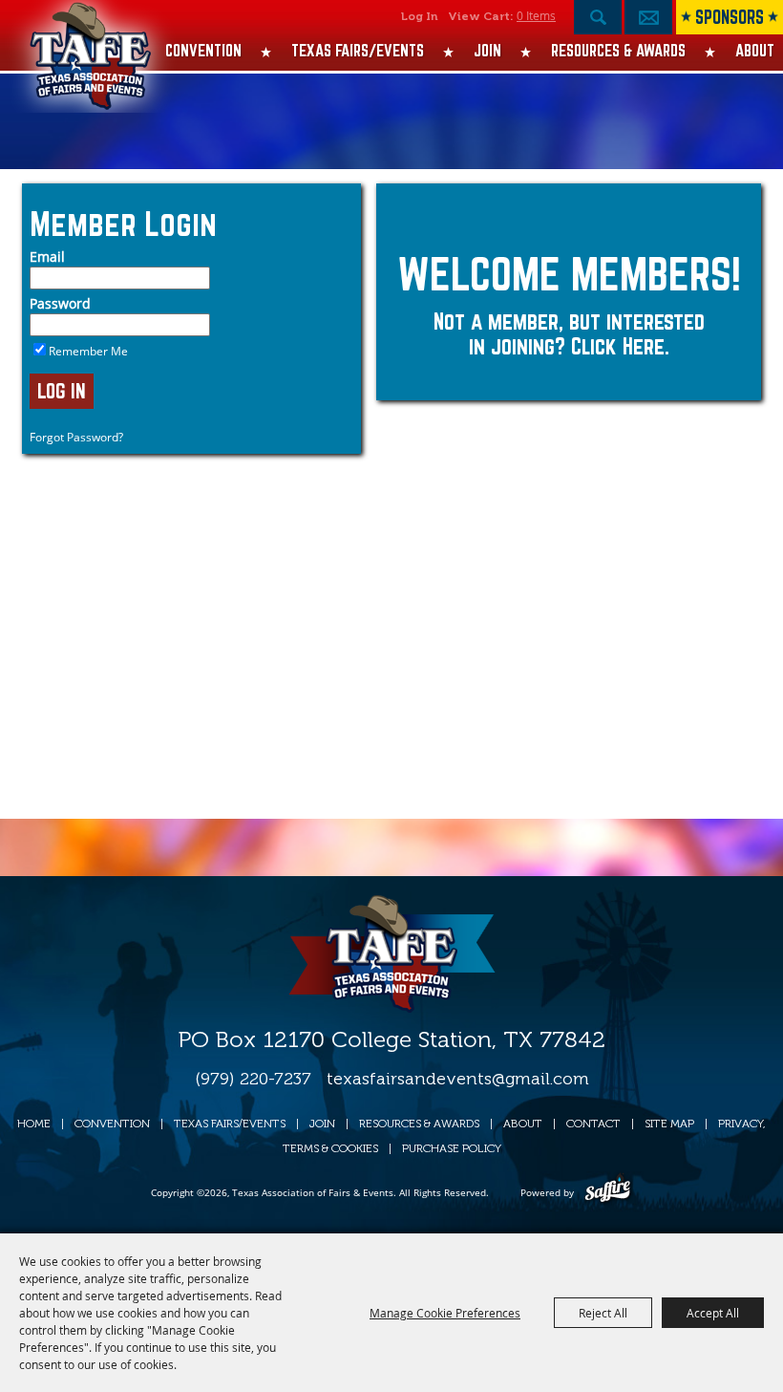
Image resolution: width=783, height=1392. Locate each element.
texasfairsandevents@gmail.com (458, 1078)
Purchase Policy (451, 1148)
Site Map (669, 1123)
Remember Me (88, 351)
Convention (203, 50)
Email (47, 256)
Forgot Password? (76, 437)
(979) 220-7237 (253, 1078)
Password (60, 303)
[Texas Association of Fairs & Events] (90, 67)
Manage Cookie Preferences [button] (445, 1312)
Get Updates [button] (648, 17)
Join (487, 50)
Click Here (618, 345)
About (754, 50)
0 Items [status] (536, 15)
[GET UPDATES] (648, 22)
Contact (593, 1123)
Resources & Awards (618, 50)
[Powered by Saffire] (607, 1192)
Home (34, 1123)
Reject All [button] (603, 1312)
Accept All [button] (713, 1312)
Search (598, 17)
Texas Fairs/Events (357, 50)
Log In (419, 16)
